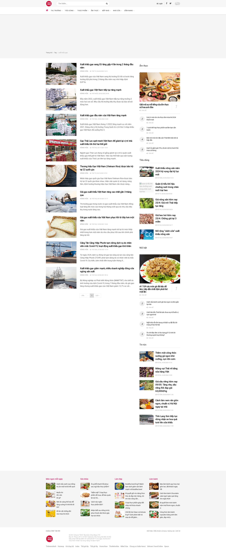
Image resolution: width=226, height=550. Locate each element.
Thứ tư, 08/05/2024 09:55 (164, 194)
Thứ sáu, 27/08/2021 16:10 (99, 249)
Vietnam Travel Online (155, 546)
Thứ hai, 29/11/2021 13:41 (99, 148)
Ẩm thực (94, 10)
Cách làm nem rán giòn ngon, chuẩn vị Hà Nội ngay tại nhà (166, 403)
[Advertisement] (113, 33)
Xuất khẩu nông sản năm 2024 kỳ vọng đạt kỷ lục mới (167, 171)
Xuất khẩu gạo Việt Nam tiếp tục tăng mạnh (101, 90)
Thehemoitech (51, 546)
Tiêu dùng (69, 10)
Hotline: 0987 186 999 (53, 531)
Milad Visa (124, 546)
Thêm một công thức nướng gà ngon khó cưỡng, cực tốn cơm (165, 356)
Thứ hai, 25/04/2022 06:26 (164, 209)
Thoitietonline (114, 546)
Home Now (103, 546)
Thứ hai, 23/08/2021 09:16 (99, 275)
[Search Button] (107, 3)
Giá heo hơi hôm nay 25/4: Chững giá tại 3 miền (165, 218)
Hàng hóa (84, 71)
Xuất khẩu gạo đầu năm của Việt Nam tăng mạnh (103, 115)
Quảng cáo (171, 531)
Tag (55, 52)
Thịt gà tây (85, 546)
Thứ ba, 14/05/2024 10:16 (164, 362)
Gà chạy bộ (70, 546)
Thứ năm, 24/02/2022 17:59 (164, 426)
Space (166, 546)
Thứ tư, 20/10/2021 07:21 (99, 173)
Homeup (61, 546)
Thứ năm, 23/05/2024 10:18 (164, 178)
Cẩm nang (128, 10)
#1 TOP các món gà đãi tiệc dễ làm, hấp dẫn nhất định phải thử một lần (153, 289)
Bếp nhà (105, 10)
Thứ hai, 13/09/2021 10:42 (99, 224)
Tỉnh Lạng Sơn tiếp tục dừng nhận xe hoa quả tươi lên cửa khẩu (166, 419)
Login (160, 3)
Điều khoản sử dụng (160, 531)
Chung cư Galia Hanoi (137, 546)
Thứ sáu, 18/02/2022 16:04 (99, 119)
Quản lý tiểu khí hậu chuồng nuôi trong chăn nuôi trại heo (167, 187)
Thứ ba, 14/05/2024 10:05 (164, 375)
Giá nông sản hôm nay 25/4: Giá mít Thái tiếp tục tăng (166, 202)
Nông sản (84, 224)
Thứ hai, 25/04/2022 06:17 (164, 225)
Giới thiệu (150, 531)
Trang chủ (49, 52)
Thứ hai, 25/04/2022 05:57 (164, 237)
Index (77, 546)
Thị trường (56, 10)
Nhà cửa (116, 10)
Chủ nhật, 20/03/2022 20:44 (100, 93)
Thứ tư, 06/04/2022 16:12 (99, 71)
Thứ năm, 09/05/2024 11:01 (164, 410)
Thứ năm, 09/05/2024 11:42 (164, 394)
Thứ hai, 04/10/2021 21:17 (99, 199)
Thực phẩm (82, 10)
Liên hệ (178, 531)
